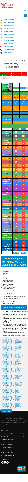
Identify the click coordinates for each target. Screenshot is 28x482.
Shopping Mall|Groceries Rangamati (11, 359)
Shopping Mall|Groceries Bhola (10, 389)
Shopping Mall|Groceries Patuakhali (11, 392)
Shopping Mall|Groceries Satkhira (11, 398)
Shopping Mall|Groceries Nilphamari (11, 383)
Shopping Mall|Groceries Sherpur (11, 409)
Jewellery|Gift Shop (8, 52)
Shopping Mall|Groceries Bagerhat (11, 403)
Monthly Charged (5, 79)
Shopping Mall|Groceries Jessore (10, 395)
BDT (25, 10)
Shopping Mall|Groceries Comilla (10, 354)
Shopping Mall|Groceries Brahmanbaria (12, 355)
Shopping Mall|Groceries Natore (10, 369)
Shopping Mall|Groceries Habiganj (11, 374)
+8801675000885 (8, 452)
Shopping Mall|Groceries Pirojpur (11, 391)
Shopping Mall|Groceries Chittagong (11, 352)
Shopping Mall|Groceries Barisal (10, 387)
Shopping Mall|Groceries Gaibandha (11, 380)
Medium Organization (13, 74)
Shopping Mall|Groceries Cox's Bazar (11, 357)
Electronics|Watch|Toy (8, 31)
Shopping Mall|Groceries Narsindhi (11, 348)
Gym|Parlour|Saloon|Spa (9, 49)
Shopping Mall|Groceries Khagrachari (12, 360)
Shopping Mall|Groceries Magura (10, 399)
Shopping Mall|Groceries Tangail (10, 349)
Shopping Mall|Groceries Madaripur (11, 343)
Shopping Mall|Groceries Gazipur (11, 339)
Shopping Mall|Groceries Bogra (10, 366)
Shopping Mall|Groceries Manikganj (11, 345)
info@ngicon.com (10, 455)
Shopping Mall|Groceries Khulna (10, 394)
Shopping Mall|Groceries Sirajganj (11, 367)
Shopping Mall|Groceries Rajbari (10, 350)
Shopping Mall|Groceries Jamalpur (11, 408)
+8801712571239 (18, 10)
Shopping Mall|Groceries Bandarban (11, 361)
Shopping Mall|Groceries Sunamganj (11, 376)
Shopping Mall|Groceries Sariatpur (11, 346)
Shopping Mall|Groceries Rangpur (11, 377)
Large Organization (22, 74)
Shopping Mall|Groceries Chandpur (11, 362)
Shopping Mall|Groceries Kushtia (10, 401)
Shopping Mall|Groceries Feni (10, 353)
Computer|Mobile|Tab (8, 37)
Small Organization (4, 74)
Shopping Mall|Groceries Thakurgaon (12, 385)
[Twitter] (7, 462)
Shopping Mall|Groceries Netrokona (11, 406)
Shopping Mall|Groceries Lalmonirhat (12, 382)
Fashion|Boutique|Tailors (9, 25)
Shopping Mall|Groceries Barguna (11, 388)
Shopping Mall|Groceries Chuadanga (11, 402)
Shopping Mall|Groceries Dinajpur (11, 378)
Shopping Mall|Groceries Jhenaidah (11, 396)
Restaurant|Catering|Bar (9, 19)
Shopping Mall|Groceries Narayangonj (12, 340)
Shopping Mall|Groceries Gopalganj (11, 347)
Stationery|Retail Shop (8, 43)
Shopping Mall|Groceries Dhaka (10, 338)
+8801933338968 (8, 450)
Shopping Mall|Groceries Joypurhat (11, 371)
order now (16, 88)
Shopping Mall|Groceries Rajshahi (11, 364)
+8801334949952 (8, 442)
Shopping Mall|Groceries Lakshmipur (12, 363)
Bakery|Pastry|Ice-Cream (9, 40)
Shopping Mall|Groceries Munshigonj (12, 341)
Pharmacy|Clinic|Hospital (9, 34)
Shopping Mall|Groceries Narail (10, 397)
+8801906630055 (8, 444)
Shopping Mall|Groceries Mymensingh (12, 405)
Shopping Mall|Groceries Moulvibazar (12, 375)
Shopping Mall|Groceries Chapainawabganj (13, 368)
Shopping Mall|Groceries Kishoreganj (12, 342)
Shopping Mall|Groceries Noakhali (11, 356)
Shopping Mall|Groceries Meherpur (11, 404)
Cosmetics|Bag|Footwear (9, 46)
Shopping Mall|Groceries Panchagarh (12, 384)
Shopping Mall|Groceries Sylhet (10, 373)
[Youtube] (2, 462)
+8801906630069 (8, 439)
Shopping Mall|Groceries (9, 28)
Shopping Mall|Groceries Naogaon (11, 370)
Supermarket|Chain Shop (9, 22)
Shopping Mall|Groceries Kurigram (11, 381)
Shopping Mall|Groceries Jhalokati (11, 390)
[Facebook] (5, 462)
